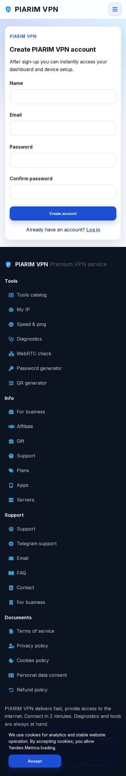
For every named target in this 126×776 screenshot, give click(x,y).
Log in (93, 230)
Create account (63, 213)
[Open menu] (114, 9)
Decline (90, 761)
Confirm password (31, 178)
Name (16, 83)
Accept (35, 761)
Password (21, 147)
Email (16, 115)
